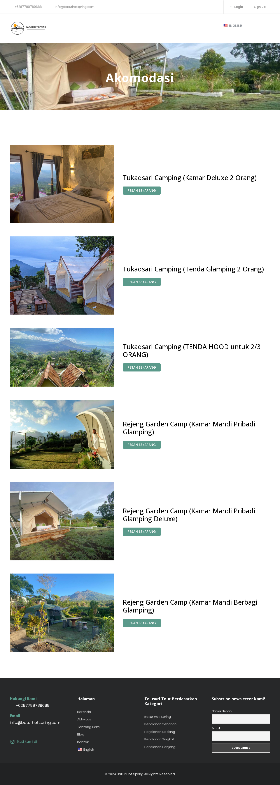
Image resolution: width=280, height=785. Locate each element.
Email (216, 728)
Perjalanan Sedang (159, 731)
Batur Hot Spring (157, 716)
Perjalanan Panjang (159, 747)
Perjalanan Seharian (160, 724)
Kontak (83, 742)
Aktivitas (84, 719)
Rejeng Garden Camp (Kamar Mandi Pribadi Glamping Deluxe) (189, 514)
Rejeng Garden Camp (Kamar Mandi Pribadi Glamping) (189, 427)
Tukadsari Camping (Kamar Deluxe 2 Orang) (190, 177)
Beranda (84, 711)
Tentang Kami (88, 727)
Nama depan (222, 711)
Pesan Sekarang (142, 190)
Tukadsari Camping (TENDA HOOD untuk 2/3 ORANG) (192, 350)
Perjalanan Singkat (159, 739)
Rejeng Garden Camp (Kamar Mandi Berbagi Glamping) (190, 606)
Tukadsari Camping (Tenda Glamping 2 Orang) (193, 268)
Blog (80, 734)
